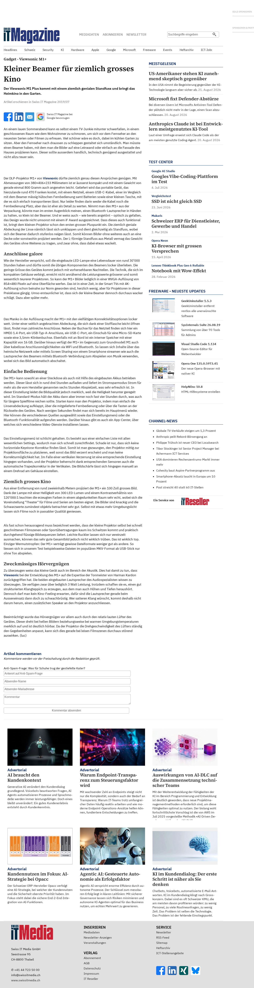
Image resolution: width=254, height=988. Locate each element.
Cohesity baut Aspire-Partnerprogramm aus (185, 470)
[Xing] (185, 974)
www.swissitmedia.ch (25, 980)
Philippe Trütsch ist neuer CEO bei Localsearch (187, 442)
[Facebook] (162, 974)
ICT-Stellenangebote (170, 953)
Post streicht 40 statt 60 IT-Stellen (179, 487)
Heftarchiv (163, 948)
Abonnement (92, 958)
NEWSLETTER (136, 34)
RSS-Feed (162, 937)
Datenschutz (92, 968)
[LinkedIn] (173, 974)
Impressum (91, 973)
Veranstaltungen (95, 943)
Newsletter (163, 932)
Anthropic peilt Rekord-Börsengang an (181, 436)
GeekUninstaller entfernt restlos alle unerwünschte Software (198, 311)
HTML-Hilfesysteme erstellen (200, 392)
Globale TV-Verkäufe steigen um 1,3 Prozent (186, 431)
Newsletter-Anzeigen (98, 937)
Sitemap (161, 943)
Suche (171, 42)
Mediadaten (92, 932)
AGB (86, 963)
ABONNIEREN (113, 34)
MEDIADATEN (89, 34)
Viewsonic (50, 178)
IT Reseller (91, 979)
